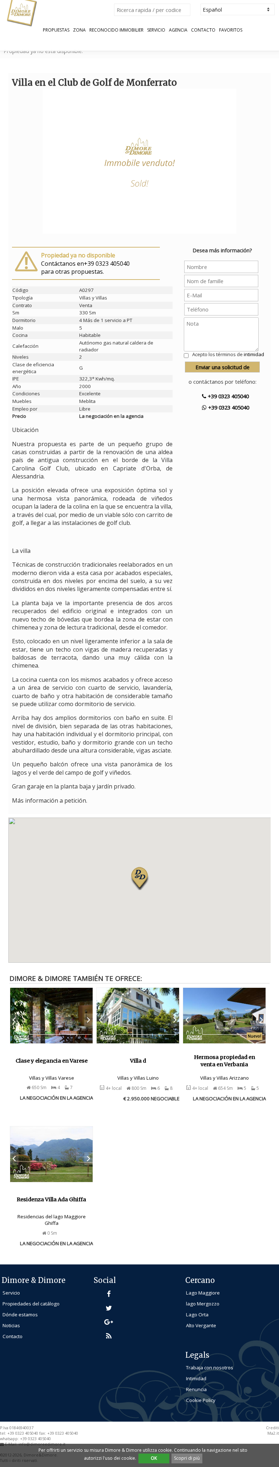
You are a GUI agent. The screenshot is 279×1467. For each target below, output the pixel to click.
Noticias (11, 1325)
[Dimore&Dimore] (21, 12)
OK (154, 1458)
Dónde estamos (20, 1314)
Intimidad (196, 1378)
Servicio (156, 30)
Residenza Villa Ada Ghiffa (51, 1199)
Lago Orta (197, 1314)
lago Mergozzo (202, 1303)
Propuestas (56, 30)
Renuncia (196, 1389)
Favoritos (230, 30)
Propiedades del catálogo (31, 1303)
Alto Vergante (201, 1325)
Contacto (203, 30)
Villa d (138, 1061)
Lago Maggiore (203, 1292)
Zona (79, 30)
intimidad (254, 354)
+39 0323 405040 (227, 396)
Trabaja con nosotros (209, 1367)
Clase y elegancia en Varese (52, 1061)
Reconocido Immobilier (116, 30)
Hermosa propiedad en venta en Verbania (224, 1061)
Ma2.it (273, 1433)
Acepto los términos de (228, 354)
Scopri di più (187, 1458)
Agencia (178, 30)
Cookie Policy (200, 1400)
